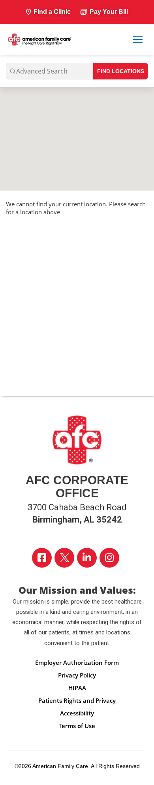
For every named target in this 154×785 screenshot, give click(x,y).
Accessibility (77, 713)
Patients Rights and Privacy (77, 700)
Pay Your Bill (109, 11)
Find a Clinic (52, 11)
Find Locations (120, 71)
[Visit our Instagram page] (109, 558)
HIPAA (77, 688)
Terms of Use (77, 726)
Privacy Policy (77, 675)
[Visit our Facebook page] (42, 558)
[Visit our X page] (64, 558)
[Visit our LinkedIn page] (87, 558)
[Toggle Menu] (138, 39)
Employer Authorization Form (77, 662)
